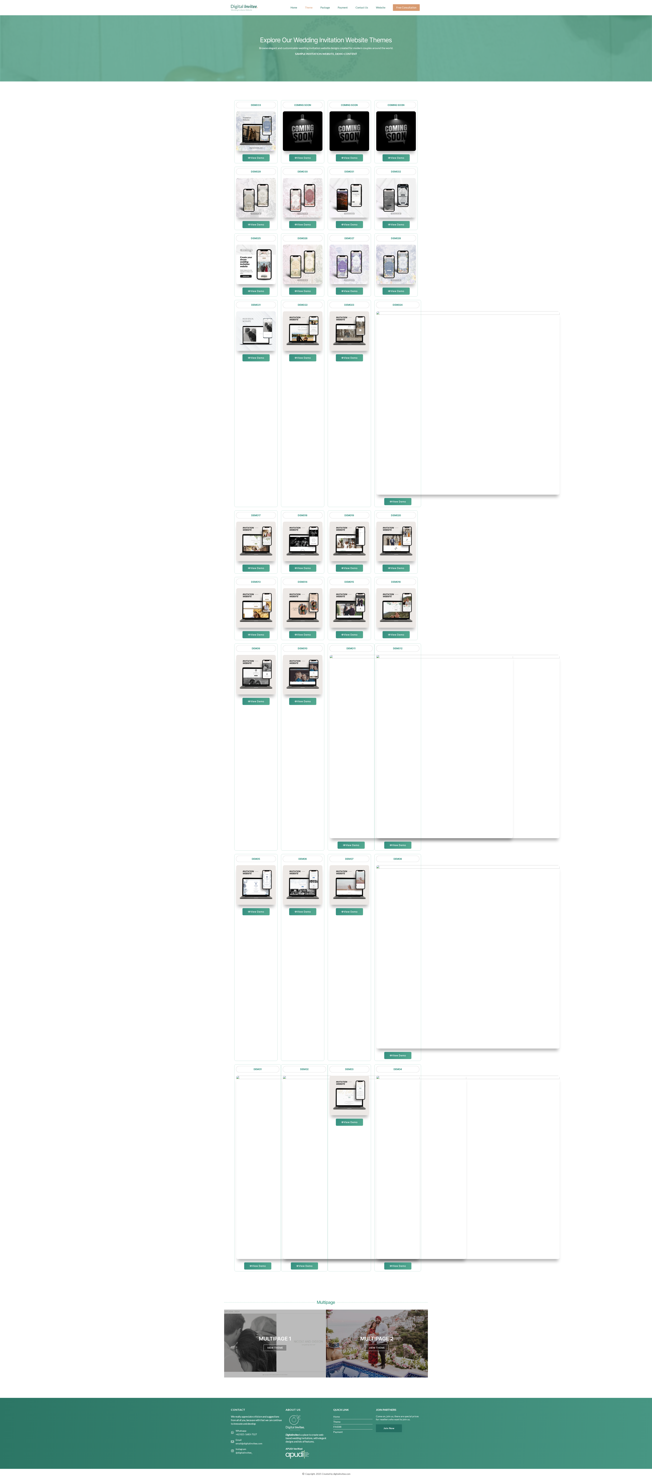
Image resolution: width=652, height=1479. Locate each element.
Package (325, 7)
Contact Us (362, 7)
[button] (382, 7)
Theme (309, 7)
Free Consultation (406, 7)
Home (294, 7)
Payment (343, 7)
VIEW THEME (275, 1347)
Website (380, 7)
